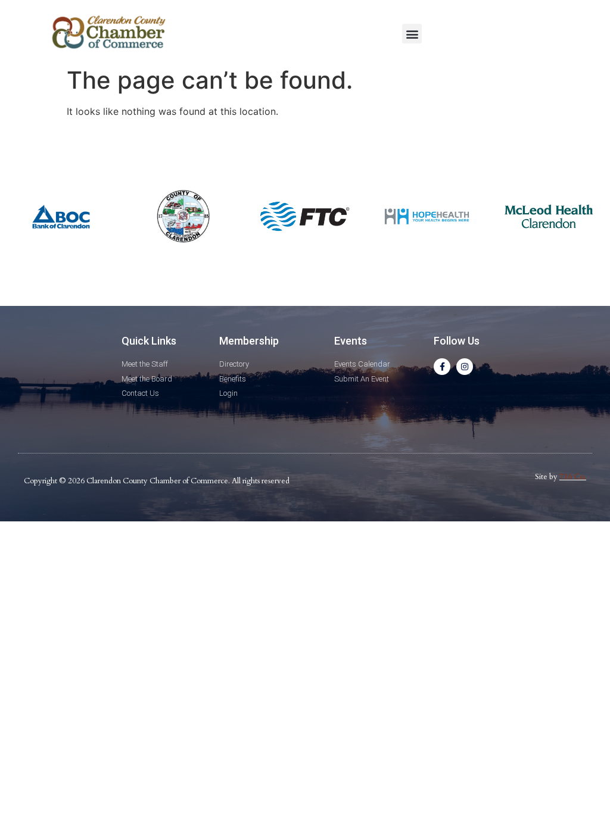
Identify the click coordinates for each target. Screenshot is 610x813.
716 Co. (572, 476)
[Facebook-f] (442, 366)
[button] (412, 33)
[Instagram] (464, 366)
